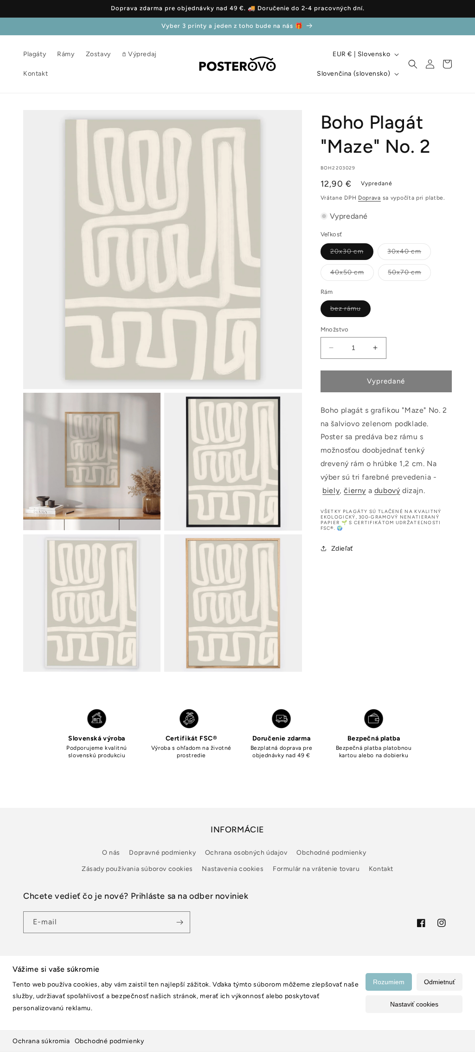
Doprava (369, 198)
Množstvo (335, 329)
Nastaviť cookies (414, 1004)
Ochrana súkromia (41, 1041)
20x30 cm (351, 253)
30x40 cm (409, 253)
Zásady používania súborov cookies (137, 869)
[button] (413, 64)
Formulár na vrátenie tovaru (316, 869)
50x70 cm (409, 274)
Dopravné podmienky (162, 853)
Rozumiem (388, 982)
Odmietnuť (439, 982)
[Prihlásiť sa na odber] (179, 922)
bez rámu (350, 310)
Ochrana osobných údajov (246, 853)
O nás (111, 853)
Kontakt (381, 869)
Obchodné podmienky (109, 1041)
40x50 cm (352, 274)
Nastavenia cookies (232, 869)
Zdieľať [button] (342, 548)
